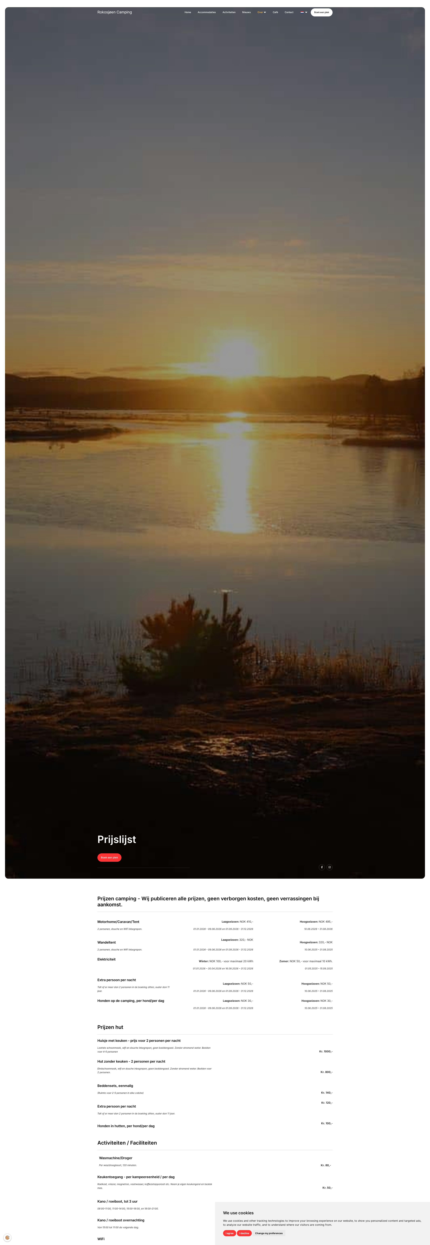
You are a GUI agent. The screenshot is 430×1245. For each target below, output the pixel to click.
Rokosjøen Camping (114, 12)
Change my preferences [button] (269, 1233)
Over (260, 12)
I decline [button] (244, 1233)
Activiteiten (229, 12)
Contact (289, 12)
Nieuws (246, 12)
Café (275, 12)
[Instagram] (330, 867)
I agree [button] (229, 1233)
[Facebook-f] (322, 867)
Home (188, 12)
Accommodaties (207, 12)
